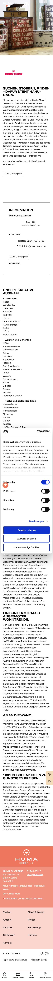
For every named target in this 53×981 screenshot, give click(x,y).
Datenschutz (21, 960)
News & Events (36, 912)
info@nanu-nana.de (35, 246)
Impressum (8, 960)
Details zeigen (36, 521)
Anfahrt (7, 919)
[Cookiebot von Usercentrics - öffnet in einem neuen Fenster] (37, 432)
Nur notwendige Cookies (26, 547)
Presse (31, 919)
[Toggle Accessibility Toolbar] (5, 485)
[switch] (45, 491)
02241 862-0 (34, 871)
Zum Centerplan (13, 173)
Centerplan (9, 935)
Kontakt (7, 942)
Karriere (32, 935)
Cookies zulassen (27, 530)
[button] (48, 4)
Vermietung (34, 927)
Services (7, 927)
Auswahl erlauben (26, 538)
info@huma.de (35, 874)
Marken (7, 912)
